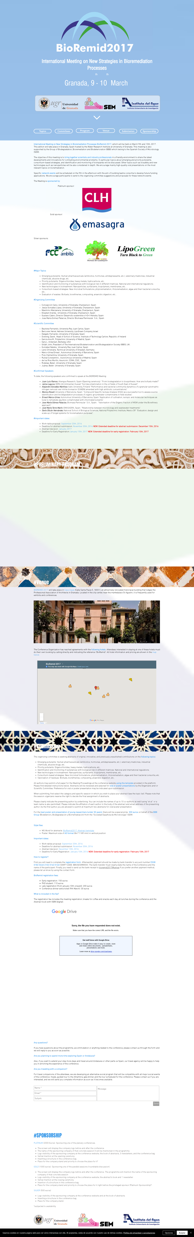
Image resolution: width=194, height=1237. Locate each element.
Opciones (169, 1232)
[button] (97, 622)
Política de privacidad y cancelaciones (139, 1232)
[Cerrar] (190, 1233)
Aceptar (182, 1232)
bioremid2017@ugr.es (109, 867)
